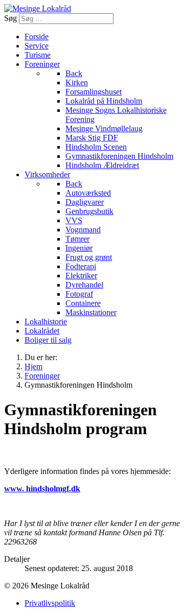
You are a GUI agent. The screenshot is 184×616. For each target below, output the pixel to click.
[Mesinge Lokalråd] (37, 8)
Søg (10, 18)
